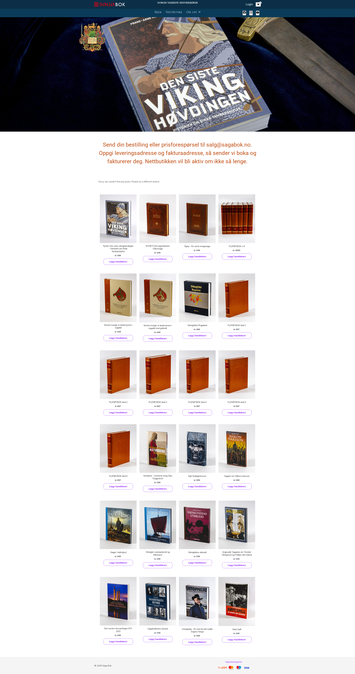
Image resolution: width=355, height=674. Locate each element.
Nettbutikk (174, 13)
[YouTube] (257, 13)
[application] (199, 13)
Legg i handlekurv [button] (118, 261)
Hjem (158, 13)
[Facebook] (244, 13)
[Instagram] (251, 13)
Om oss (191, 13)
